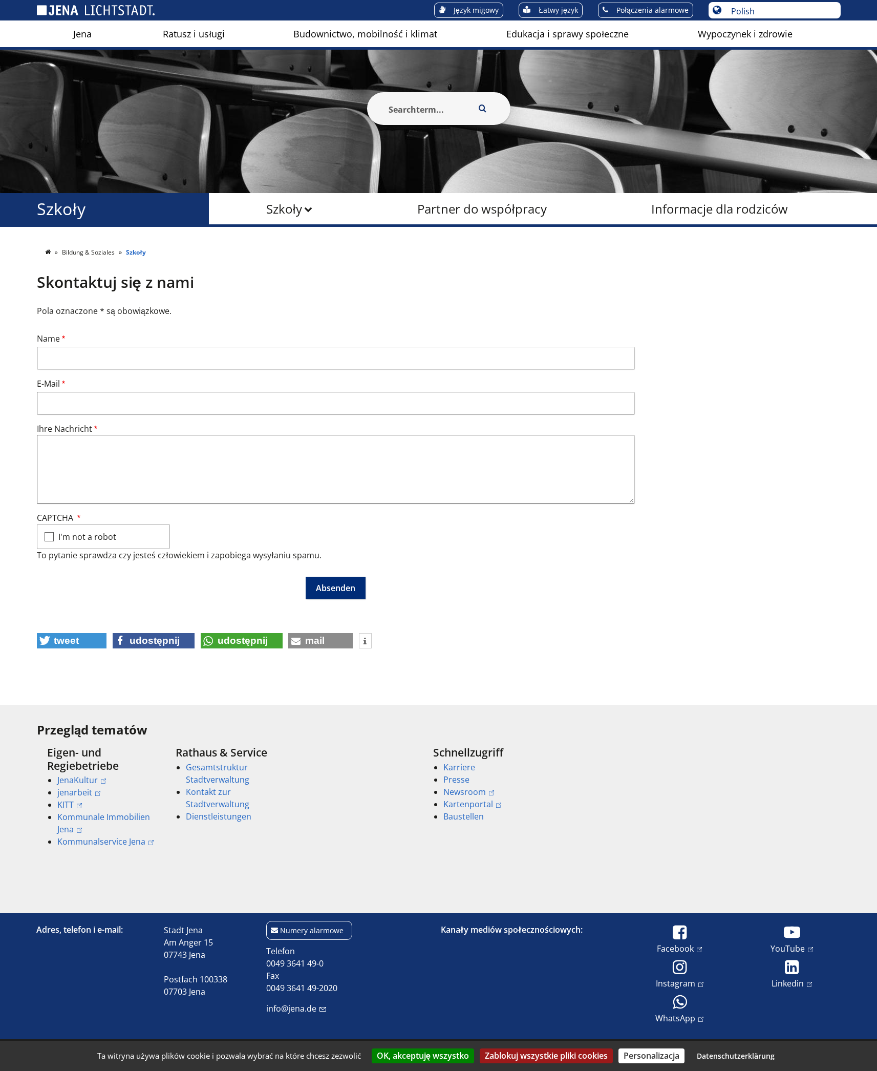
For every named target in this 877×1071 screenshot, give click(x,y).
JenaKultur (77, 780)
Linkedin (788, 983)
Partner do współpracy (482, 208)
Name (48, 338)
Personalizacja (651, 1055)
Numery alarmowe (312, 930)
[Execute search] (483, 108)
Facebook (675, 948)
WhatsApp (675, 1018)
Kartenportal (468, 804)
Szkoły (284, 208)
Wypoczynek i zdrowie (745, 34)
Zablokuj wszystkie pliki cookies (546, 1055)
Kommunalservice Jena (101, 841)
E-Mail (48, 383)
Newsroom (464, 791)
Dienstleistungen (218, 816)
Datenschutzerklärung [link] (736, 1056)
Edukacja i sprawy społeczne (567, 34)
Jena (82, 34)
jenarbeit (74, 792)
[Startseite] (48, 252)
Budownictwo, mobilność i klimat (365, 34)
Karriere (459, 767)
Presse (456, 779)
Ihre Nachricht (64, 428)
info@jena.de (291, 1008)
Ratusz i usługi (194, 34)
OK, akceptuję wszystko (423, 1055)
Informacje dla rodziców (719, 208)
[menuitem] (82, 33)
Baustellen (463, 816)
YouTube (788, 948)
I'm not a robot (87, 536)
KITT (65, 804)
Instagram (675, 983)
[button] (72, 640)
